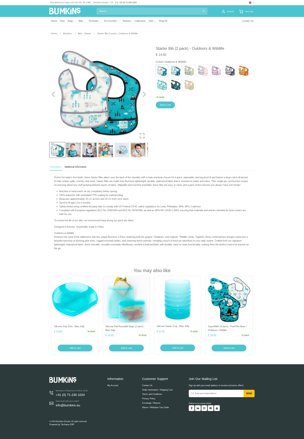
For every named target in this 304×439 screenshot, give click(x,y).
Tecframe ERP (67, 424)
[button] (98, 93)
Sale (151, 20)
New (62, 20)
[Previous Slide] (53, 93)
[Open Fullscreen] (142, 135)
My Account (112, 385)
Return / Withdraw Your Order (155, 407)
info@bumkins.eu (68, 405)
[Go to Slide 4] (106, 150)
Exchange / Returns (151, 403)
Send (249, 393)
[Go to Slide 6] (138, 150)
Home (54, 20)
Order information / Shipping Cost (157, 390)
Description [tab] (55, 166)
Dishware (93, 20)
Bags (70, 20)
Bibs (81, 20)
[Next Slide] (144, 93)
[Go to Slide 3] (90, 150)
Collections (140, 20)
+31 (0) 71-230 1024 (127, 2)
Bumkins (67, 33)
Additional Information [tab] (75, 166)
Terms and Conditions (152, 394)
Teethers (127, 20)
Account (230, 11)
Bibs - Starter (84, 33)
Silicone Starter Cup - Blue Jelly (173, 326)
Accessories (110, 20)
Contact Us (248, 20)
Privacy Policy (148, 398)
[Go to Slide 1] (57, 150)
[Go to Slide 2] (73, 150)
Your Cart (249, 11)
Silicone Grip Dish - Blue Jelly (69, 326)
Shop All (163, 20)
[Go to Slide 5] (122, 150)
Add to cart (165, 105)
